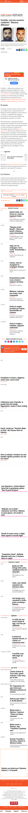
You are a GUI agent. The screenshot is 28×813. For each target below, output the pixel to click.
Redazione (13, 217)
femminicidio (14, 190)
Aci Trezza (8, 190)
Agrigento (16, 780)
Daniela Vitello (16, 606)
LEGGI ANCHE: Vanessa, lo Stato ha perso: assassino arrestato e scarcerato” (13, 100)
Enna (26, 780)
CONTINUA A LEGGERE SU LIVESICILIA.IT (14, 205)
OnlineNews (4, 381)
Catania (12, 780)
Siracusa (16, 783)
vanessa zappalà (8, 191)
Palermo (8, 780)
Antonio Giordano (10, 49)
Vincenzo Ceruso (17, 644)
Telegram (13, 811)
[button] (2, 774)
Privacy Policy (5, 807)
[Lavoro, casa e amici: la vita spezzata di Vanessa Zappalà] (12, 157)
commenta (18, 195)
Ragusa (12, 783)
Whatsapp (5, 811)
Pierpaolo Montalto (17, 627)
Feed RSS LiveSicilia (21, 807)
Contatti (10, 807)
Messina (8, 783)
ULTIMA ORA (3, 780)
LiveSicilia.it (4, 14)
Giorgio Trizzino (17, 659)
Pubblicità (15, 807)
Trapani (20, 783)
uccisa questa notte (6, 94)
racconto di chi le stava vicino (15, 164)
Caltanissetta (22, 780)
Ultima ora (21, 811)
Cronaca (10, 14)
